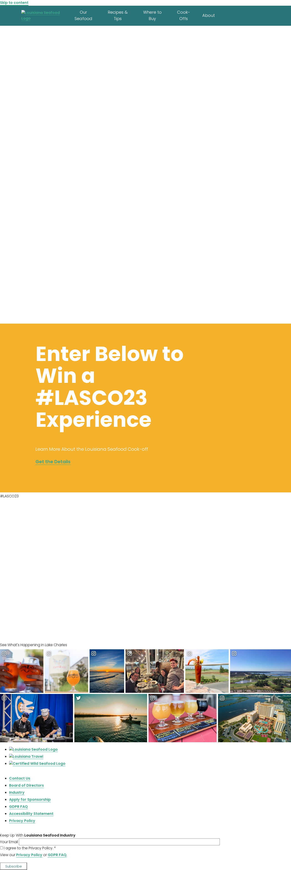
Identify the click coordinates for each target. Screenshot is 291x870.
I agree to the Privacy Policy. (30, 848)
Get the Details (52, 461)
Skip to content (14, 2)
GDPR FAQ (57, 854)
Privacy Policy (29, 854)
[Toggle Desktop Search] (273, 15)
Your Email (9, 841)
